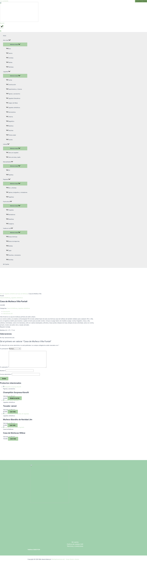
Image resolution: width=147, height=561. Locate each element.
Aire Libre (6, 40)
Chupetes (11, 210)
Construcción (12, 84)
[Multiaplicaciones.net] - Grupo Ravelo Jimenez (65, 559)
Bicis (9, 48)
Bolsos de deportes (13, 241)
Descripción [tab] (6, 311)
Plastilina (10, 175)
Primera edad (12, 135)
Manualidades (7, 162)
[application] (10, 40)
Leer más (13, 411)
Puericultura (6, 201)
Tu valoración (4, 367)
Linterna (10, 116)
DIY (9, 170)
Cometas (10, 58)
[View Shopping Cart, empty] (1, 27)
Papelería (5, 179)
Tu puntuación (4, 348)
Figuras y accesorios (14, 94)
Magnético (11, 121)
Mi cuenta (75, 542)
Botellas (10, 246)
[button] (2, 23)
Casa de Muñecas (22, 293)
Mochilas (10, 259)
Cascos (10, 53)
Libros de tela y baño (14, 157)
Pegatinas (11, 197)
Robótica (10, 126)
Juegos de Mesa (13, 103)
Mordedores (11, 214)
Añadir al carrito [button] (14, 398)
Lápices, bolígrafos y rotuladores (17, 192)
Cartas (10, 80)
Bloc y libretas (12, 188)
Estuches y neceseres (14, 255)
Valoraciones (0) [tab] (8, 313)
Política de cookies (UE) (75, 544)
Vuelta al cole (7, 228)
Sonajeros (11, 223)
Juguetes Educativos (14, 98)
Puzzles (10, 139)
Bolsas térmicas (12, 236)
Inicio (4, 35)
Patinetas (10, 67)
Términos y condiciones (75, 546)
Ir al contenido (4, 1)
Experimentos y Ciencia (15, 89)
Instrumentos (12, 112)
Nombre (3, 370)
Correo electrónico (6, 374)
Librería (5, 144)
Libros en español (13, 152)
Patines (10, 62)
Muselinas (11, 219)
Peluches (10, 130)
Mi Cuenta (6, 264)
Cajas (9, 250)
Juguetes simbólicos (14, 107)
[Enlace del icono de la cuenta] (0, 31)
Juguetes (5, 71)
